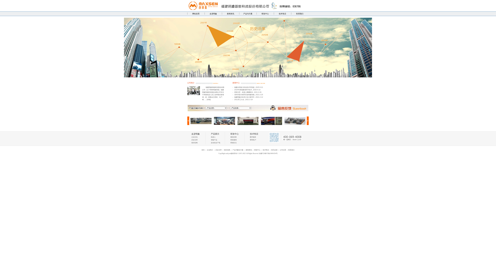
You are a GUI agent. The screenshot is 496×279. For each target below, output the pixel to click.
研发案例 (233, 140)
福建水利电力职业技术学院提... (245, 87)
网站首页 (196, 14)
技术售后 (282, 14)
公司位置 (283, 150)
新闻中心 (236, 83)
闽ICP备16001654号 (271, 153)
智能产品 (214, 140)
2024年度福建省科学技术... (243, 90)
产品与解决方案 (238, 150)
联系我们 (299, 14)
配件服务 (253, 137)
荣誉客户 (253, 140)
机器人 (213, 137)
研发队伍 (233, 143)
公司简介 (191, 83)
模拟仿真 (233, 137)
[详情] (209, 99)
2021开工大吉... (239, 99)
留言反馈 (274, 150)
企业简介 (210, 150)
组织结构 (194, 143)
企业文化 (194, 137)
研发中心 (265, 14)
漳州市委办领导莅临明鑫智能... (245, 95)
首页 (203, 150)
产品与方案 (247, 14)
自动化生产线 (215, 143)
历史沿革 (194, 140)
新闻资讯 (230, 14)
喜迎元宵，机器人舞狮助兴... (244, 92)
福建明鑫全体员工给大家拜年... (245, 97)
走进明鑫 (213, 14)
